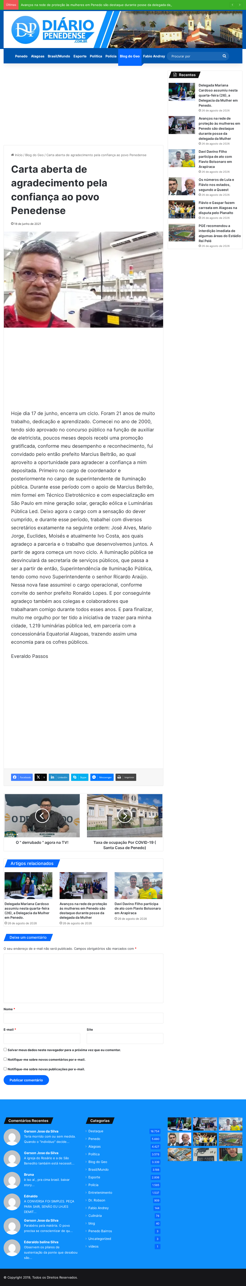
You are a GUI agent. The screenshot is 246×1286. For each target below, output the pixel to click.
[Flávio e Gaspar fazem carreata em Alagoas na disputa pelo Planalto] (182, 209)
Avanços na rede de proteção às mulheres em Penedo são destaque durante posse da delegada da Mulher (101, 5)
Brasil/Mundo (59, 56)
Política (96, 56)
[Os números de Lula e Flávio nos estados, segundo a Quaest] (182, 186)
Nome (9, 1009)
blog (91, 1223)
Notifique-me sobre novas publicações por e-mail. (46, 1069)
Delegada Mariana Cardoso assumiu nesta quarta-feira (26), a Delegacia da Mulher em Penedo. (218, 95)
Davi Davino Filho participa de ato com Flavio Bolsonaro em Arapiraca (138, 908)
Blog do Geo (130, 56)
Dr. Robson (96, 1200)
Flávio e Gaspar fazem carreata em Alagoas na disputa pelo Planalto (218, 208)
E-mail (10, 1029)
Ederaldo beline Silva (41, 1242)
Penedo (21, 56)
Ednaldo (31, 1196)
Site (90, 1029)
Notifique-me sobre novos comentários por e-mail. (47, 1059)
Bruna (29, 1174)
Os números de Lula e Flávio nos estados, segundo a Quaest (216, 185)
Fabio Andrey (154, 56)
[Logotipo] (123, 29)
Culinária (95, 1216)
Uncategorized (99, 1239)
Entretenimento (100, 1192)
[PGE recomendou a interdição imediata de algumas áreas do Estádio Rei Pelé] (182, 232)
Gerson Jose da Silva (41, 1131)
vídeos (93, 1246)
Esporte (80, 56)
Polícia (111, 56)
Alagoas (37, 56)
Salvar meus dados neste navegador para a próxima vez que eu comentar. (64, 1050)
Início (18, 155)
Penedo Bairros (100, 1231)
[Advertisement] (83, 104)
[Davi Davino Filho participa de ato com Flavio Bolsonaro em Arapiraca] (138, 885)
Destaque (95, 1131)
